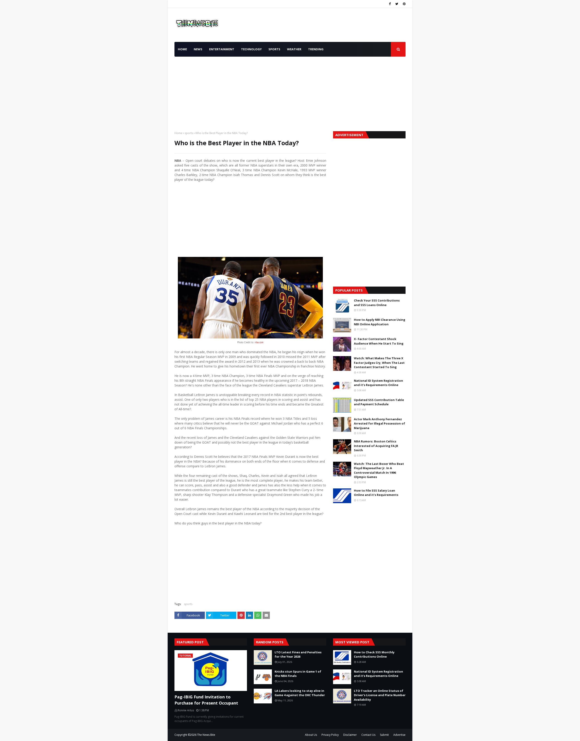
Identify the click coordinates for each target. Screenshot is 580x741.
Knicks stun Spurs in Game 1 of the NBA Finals (298, 673)
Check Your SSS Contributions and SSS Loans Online (377, 302)
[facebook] (390, 4)
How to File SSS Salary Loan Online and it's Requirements (376, 492)
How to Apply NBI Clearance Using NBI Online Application (379, 322)
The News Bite (206, 735)
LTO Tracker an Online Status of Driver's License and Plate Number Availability (380, 695)
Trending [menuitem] (316, 49)
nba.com (258, 342)
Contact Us (368, 735)
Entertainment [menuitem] (221, 49)
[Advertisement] (290, 92)
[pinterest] (404, 4)
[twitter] (396, 4)
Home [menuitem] (182, 49)
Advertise (399, 735)
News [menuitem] (198, 49)
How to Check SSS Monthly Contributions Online (374, 654)
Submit (384, 735)
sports (189, 133)
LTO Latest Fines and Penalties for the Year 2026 (298, 654)
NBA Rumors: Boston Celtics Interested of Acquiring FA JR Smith (376, 445)
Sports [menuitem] (274, 49)
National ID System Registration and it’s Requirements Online (378, 383)
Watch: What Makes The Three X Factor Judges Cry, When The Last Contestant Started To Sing (379, 362)
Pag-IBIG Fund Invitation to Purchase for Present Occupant (206, 700)
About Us (311, 735)
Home (178, 133)
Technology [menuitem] (251, 49)
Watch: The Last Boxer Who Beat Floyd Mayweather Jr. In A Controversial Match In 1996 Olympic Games (379, 470)
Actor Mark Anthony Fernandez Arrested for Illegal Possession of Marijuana (379, 423)
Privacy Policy (330, 735)
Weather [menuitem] (294, 49)
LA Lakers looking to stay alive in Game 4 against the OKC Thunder (300, 693)
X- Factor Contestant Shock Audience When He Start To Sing (379, 341)
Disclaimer (350, 735)
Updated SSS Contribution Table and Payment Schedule (379, 402)
